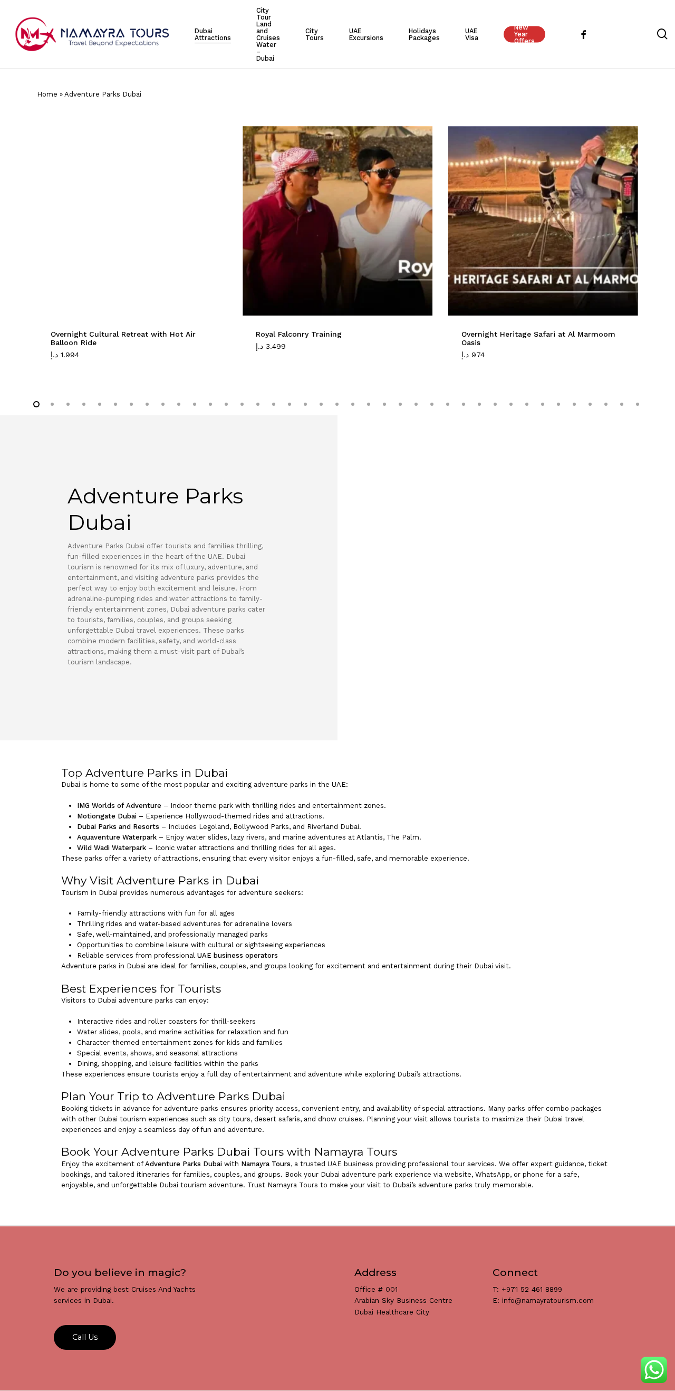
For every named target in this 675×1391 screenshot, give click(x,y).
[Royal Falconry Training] (337, 221)
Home (47, 94)
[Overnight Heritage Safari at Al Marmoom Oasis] (543, 221)
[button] (77, 360)
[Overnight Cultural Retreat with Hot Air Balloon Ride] (132, 221)
